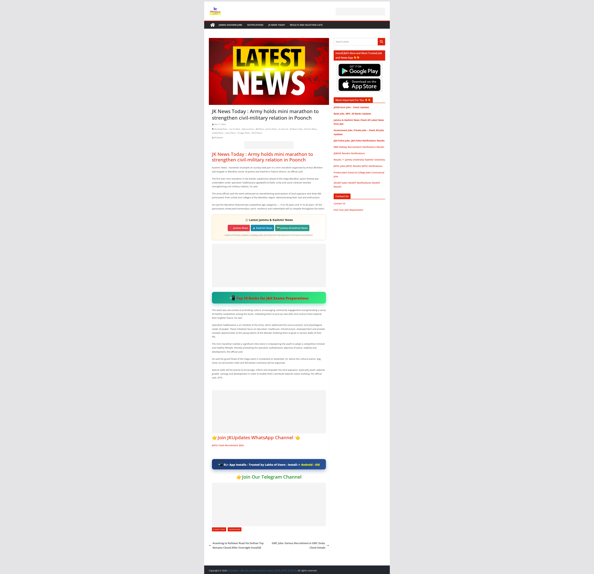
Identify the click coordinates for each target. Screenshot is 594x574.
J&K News (260, 129)
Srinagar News (243, 133)
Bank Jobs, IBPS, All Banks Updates (352, 113)
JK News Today (276, 24)
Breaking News (220, 129)
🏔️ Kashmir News (262, 227)
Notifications (255, 24)
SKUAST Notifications (359, 182)
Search (381, 41)
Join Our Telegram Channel (271, 477)
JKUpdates (218, 137)
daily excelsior (248, 129)
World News (257, 133)
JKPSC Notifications (372, 166)
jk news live (283, 129)
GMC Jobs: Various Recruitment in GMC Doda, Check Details (298, 545)
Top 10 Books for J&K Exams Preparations (272, 298)
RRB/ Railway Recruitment (347, 146)
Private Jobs (340, 172)
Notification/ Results (373, 146)
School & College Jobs (359, 172)
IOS (317, 464)
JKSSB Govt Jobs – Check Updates (351, 107)
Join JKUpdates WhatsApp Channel (255, 437)
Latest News (230, 133)
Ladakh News (217, 133)
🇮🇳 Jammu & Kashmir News (292, 227)
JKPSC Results (353, 166)
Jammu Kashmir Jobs (230, 24)
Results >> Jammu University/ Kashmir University (359, 159)
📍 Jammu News (239, 227)
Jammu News (271, 129)
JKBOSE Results (342, 153)
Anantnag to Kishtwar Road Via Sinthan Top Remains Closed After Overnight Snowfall (238, 545)
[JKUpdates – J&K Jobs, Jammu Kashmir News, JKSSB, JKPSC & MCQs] (212, 25)
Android (307, 464)
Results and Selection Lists (306, 24)
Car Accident (234, 129)
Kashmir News (310, 129)
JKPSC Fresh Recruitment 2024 (228, 445)
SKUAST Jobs (340, 182)
